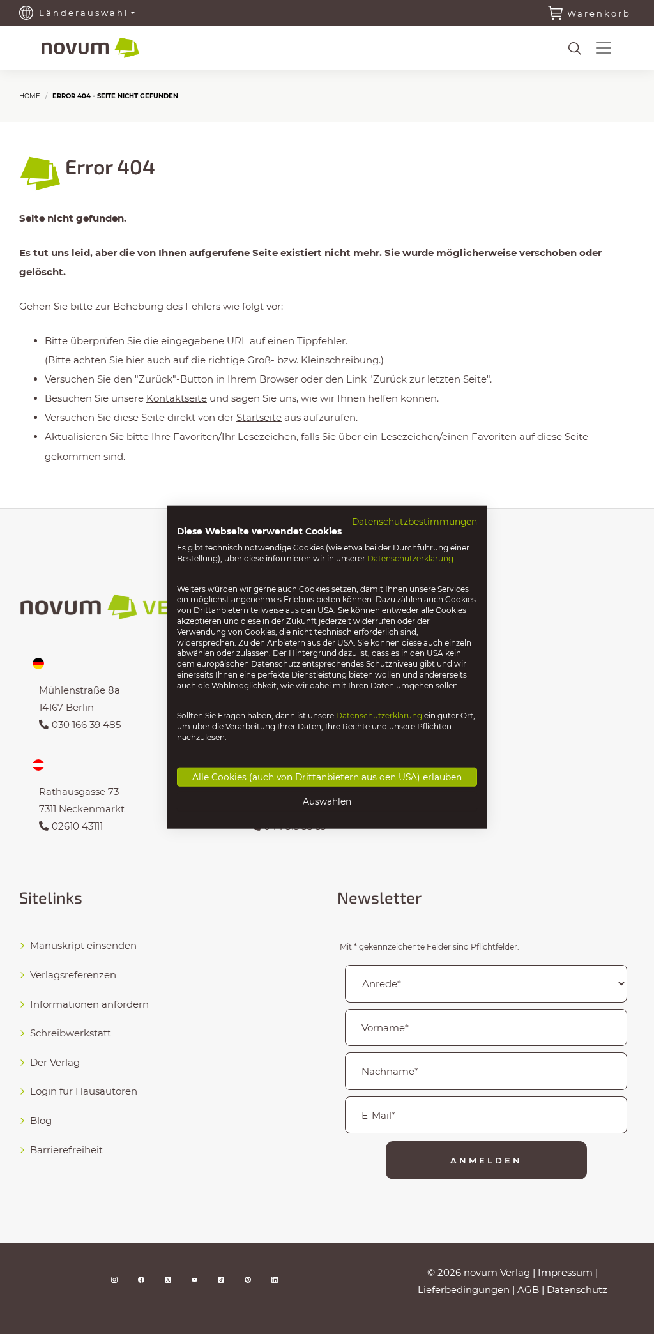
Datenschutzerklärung (410, 558)
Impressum (565, 1272)
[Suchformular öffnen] (575, 48)
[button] (603, 48)
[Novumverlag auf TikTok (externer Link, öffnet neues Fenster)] (221, 1278)
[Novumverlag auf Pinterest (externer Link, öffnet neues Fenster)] (248, 1278)
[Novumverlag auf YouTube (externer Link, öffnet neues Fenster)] (195, 1278)
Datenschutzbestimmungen (414, 521)
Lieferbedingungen (464, 1290)
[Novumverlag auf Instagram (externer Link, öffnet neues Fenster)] (114, 1278)
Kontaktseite (176, 398)
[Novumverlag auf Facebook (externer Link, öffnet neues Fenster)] (141, 1278)
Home (29, 96)
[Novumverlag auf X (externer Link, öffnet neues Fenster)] (168, 1278)
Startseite (259, 417)
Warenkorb (599, 13)
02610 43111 (77, 826)
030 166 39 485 (86, 724)
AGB (528, 1290)
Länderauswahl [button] (84, 13)
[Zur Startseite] (90, 48)
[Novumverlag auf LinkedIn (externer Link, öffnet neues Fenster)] (274, 1278)
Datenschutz (577, 1290)
